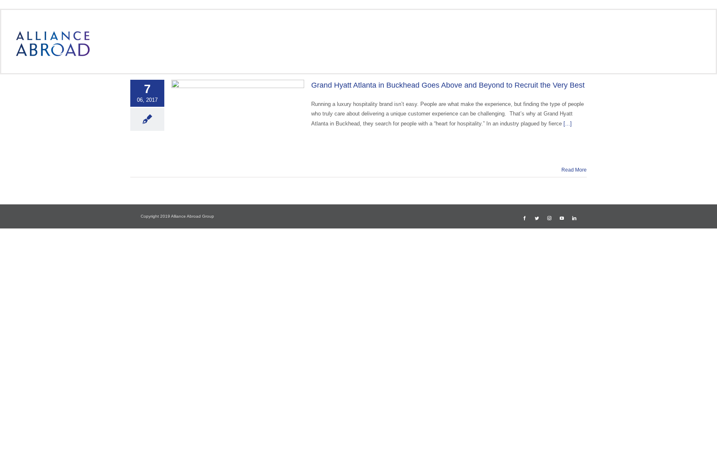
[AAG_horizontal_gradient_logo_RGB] (53, 34)
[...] (567, 123)
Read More (574, 170)
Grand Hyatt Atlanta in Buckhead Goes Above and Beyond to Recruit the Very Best (448, 85)
